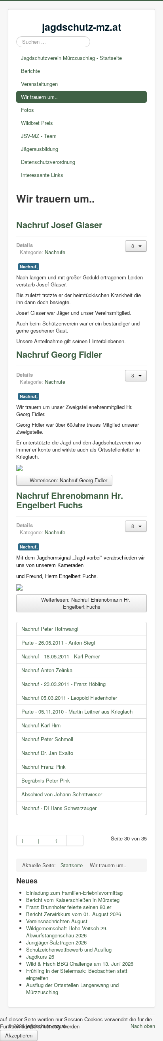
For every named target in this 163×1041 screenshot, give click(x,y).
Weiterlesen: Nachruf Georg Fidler (67, 480)
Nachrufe (55, 252)
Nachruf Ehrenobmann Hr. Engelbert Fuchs (69, 500)
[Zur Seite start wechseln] (24, 840)
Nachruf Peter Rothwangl (49, 628)
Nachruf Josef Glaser (59, 224)
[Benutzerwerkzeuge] (136, 246)
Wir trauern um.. (39, 96)
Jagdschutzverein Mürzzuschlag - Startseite (71, 57)
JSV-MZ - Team (39, 135)
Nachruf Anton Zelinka (46, 670)
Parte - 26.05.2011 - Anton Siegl (58, 642)
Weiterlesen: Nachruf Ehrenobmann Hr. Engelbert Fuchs (85, 603)
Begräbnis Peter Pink (45, 780)
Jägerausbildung (39, 148)
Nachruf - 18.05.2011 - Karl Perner (60, 656)
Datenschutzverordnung (48, 161)
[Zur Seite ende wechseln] (75, 840)
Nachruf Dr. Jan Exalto (47, 753)
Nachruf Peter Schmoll (47, 739)
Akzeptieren (18, 1035)
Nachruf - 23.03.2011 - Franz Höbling (63, 684)
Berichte (30, 70)
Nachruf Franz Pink (43, 766)
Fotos (27, 109)
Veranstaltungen (39, 83)
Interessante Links (42, 174)
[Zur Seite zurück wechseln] (41, 840)
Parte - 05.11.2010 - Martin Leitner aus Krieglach (77, 711)
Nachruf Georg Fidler (59, 354)
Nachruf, (29, 267)
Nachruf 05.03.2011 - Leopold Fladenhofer (69, 697)
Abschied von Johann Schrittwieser (61, 794)
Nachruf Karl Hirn (41, 725)
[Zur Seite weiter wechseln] (58, 840)
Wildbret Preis (37, 122)
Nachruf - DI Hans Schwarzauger (59, 808)
